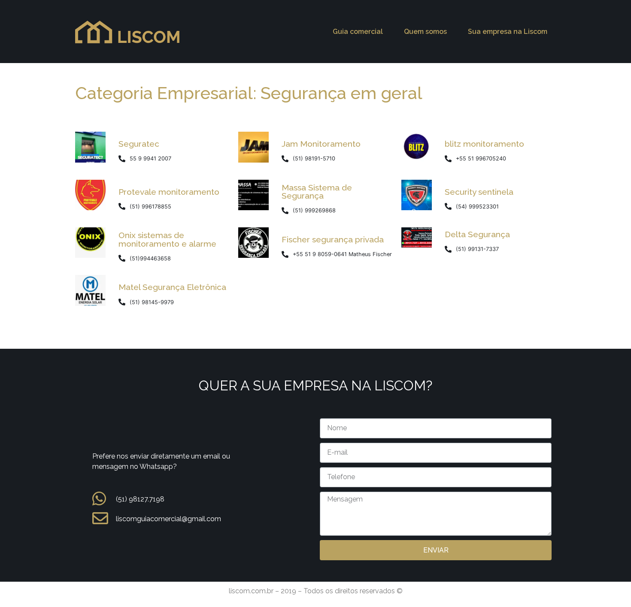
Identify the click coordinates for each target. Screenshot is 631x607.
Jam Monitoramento (321, 143)
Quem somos (425, 31)
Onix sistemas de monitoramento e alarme (167, 239)
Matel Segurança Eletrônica (172, 287)
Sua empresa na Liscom (507, 31)
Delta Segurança (477, 234)
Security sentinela (479, 191)
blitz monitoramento (484, 143)
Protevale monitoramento (168, 191)
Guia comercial (358, 31)
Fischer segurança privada (333, 239)
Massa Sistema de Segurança (317, 191)
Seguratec (138, 143)
